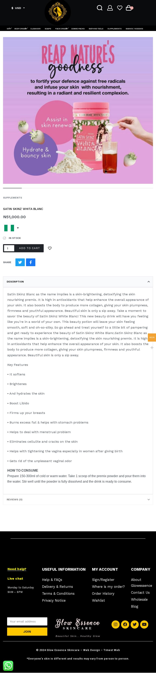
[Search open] (100, 8)
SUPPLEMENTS (12, 197)
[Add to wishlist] (50, 248)
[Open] (120, 8)
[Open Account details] (110, 8)
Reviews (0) (14, 499)
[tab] (78, 281)
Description (15, 281)
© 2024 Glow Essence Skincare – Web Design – (78, 650)
